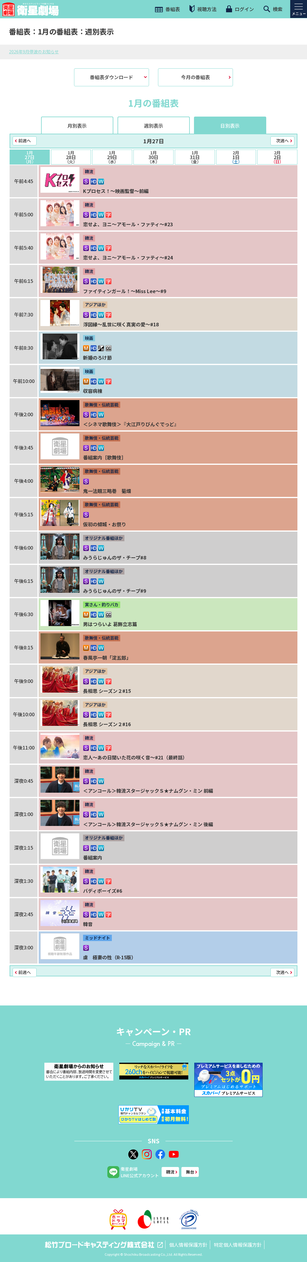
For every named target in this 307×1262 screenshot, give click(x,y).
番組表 (172, 9)
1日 (236, 157)
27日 (29, 157)
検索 (277, 9)
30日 (153, 157)
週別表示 (153, 125)
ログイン (244, 9)
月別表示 (77, 125)
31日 (195, 157)
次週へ (282, 141)
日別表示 (230, 125)
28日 (71, 157)
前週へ (24, 141)
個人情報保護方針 (188, 1244)
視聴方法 (206, 9)
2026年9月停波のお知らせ (34, 52)
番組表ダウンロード (111, 77)
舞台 (190, 1172)
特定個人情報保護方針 (238, 1244)
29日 (112, 157)
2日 (277, 157)
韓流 (170, 1172)
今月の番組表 (195, 77)
